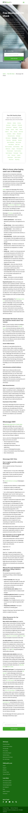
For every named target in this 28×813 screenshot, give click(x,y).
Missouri (20, 138)
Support (4, 767)
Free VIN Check (6, 744)
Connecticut (8, 127)
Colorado (20, 125)
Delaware (15, 127)
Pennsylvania (19, 148)
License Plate (10, 51)
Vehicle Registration (7, 785)
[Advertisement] (14, 94)
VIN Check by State (7, 782)
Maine (14, 133)
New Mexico (11, 144)
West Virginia (17, 157)
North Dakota (16, 146)
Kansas (15, 131)
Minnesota (8, 138)
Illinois (21, 129)
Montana (9, 140)
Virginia (18, 155)
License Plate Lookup (7, 746)
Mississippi (14, 138)
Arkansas (8, 125)
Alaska (14, 123)
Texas (21, 153)
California (14, 125)
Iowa (11, 131)
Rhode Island (10, 151)
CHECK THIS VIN (14, 58)
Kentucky (21, 131)
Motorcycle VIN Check (8, 757)
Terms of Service (6, 774)
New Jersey (18, 142)
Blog (4, 789)
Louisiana (9, 133)
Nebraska (14, 140)
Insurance (5, 793)
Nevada (20, 140)
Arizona (19, 123)
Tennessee (15, 153)
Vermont (13, 155)
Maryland (19, 133)
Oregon (13, 148)
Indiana (6, 131)
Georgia (7, 129)
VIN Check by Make (7, 780)
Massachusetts (11, 136)
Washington (10, 157)
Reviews (4, 770)
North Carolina (8, 146)
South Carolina (17, 151)
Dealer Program (6, 791)
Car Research (6, 787)
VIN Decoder (5, 748)
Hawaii (12, 129)
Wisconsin (11, 159)
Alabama (9, 123)
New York (17, 144)
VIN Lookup (5, 750)
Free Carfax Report (7, 752)
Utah (9, 155)
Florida (20, 127)
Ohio (22, 146)
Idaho (16, 129)
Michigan (18, 136)
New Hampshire (10, 142)
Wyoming (17, 159)
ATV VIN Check (6, 759)
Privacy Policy (6, 772)
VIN (5, 51)
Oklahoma (8, 148)
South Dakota (9, 153)
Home (4, 765)
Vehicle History (6, 755)
